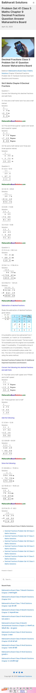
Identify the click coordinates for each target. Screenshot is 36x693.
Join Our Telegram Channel (22, 691)
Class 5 (10, 570)
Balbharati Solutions (25, 676)
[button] (18, 690)
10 (27, 689)
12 (10, 691)
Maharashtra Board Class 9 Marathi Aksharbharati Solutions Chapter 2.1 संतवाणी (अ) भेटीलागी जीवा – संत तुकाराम (18, 625)
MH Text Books (14, 691)
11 (31, 689)
